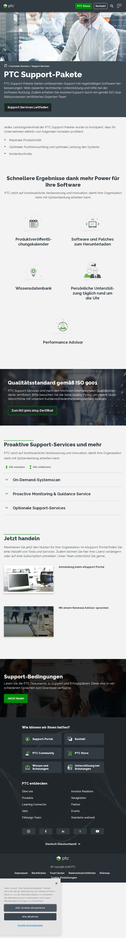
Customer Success (19, 66)
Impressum (21, 873)
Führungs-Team (31, 817)
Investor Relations (82, 791)
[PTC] (63, 859)
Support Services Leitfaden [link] (28, 107)
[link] (32, 410)
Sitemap (105, 873)
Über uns (27, 791)
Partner (75, 804)
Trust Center (57, 873)
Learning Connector (34, 804)
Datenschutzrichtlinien (82, 873)
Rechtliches (39, 873)
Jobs (25, 811)
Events (75, 811)
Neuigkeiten (78, 797)
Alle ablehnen (30, 916)
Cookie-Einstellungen (64, 877)
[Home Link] (6, 66)
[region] (30, 906)
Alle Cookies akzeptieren (30, 908)
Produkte (27, 797)
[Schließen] (56, 883)
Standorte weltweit (83, 817)
